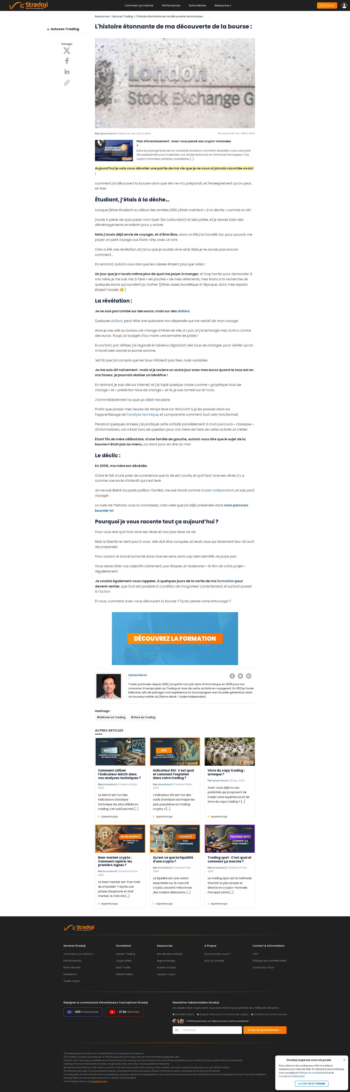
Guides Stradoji (166, 967)
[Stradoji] (28, 5)
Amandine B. (110, 784)
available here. (99, 1081)
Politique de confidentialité (313, 1072)
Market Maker (124, 974)
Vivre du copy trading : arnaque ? (226, 772)
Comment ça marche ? (78, 954)
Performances (171, 5)
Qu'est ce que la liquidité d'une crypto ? (173, 859)
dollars (183, 311)
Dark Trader (123, 967)
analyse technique (143, 414)
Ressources (102, 16)
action (105, 591)
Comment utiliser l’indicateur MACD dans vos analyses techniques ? (119, 774)
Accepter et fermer (311, 1083)
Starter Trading (125, 954)
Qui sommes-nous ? (217, 954)
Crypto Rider (124, 961)
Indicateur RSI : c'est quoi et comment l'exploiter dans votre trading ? (173, 774)
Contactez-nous (263, 967)
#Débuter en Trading (111, 717)
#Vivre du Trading (143, 717)
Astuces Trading (65, 29)
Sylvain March (108, 133)
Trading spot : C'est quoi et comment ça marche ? (229, 859)
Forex (210, 390)
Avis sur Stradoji (214, 961)
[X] (66, 50)
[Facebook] (67, 60)
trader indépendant (217, 490)
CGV (255, 954)
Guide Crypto (71, 981)
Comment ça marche (139, 5)
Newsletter (70, 974)
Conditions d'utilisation (292, 1076)
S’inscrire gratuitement (264, 1030)
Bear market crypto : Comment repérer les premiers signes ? (115, 861)
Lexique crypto (166, 974)
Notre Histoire (197, 5)
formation (225, 581)
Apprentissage (109, 816)
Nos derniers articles (169, 954)
